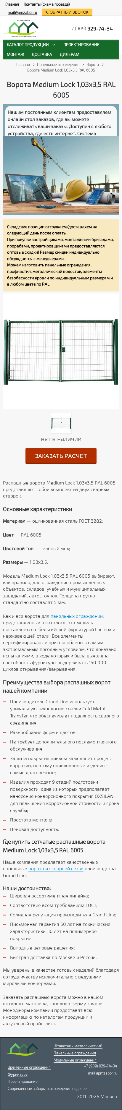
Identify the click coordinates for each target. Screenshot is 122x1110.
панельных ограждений (77, 616)
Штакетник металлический (78, 1045)
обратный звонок (69, 12)
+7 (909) (91, 28)
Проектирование (23, 1081)
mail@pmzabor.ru (22, 12)
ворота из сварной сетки (56, 868)
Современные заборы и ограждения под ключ (48, 1088)
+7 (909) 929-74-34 (100, 1066)
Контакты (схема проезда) (47, 4)
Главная (12, 4)
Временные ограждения (29, 1067)
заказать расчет (61, 456)
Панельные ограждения (75, 1053)
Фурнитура (18, 1074)
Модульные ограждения (75, 1060)
